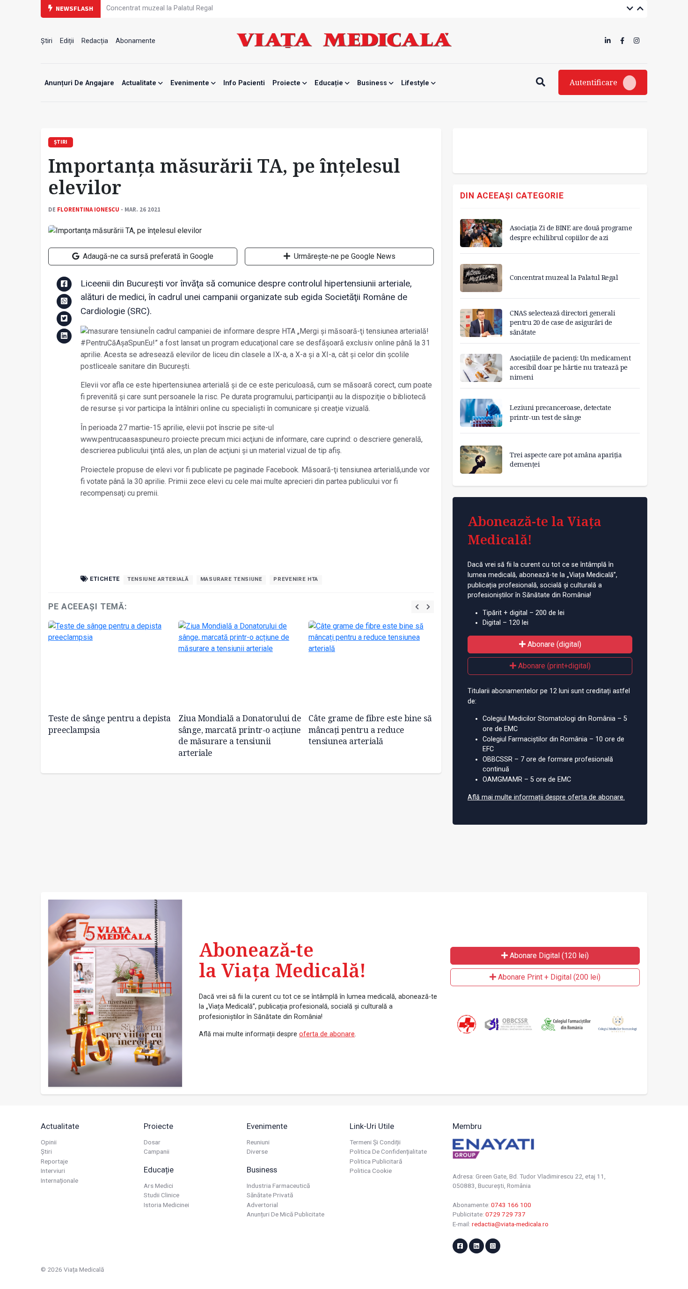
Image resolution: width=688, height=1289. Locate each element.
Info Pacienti (244, 83)
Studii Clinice (161, 1195)
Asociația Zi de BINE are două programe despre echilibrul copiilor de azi (571, 232)
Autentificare (594, 82)
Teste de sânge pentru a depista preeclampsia (109, 723)
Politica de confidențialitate (388, 1151)
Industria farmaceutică (278, 1185)
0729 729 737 (505, 1214)
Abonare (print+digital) (553, 665)
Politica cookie (371, 1170)
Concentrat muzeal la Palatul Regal (564, 277)
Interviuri (53, 1170)
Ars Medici (158, 1185)
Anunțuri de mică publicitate (285, 1214)
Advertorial (262, 1204)
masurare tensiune (231, 579)
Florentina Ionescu (88, 209)
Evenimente (190, 83)
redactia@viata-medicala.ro (510, 1224)
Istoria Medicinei (166, 1204)
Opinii (49, 1142)
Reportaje (54, 1161)
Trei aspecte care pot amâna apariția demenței (566, 459)
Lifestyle (416, 83)
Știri (46, 41)
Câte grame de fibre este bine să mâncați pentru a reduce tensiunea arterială (370, 729)
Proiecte (287, 83)
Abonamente (135, 41)
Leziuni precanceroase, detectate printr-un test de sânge (560, 412)
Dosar (152, 1142)
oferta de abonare (327, 1034)
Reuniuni (258, 1142)
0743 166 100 (511, 1204)
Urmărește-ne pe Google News (343, 256)
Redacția (94, 41)
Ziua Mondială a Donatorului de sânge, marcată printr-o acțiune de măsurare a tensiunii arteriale (239, 735)
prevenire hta (295, 579)
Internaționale (59, 1180)
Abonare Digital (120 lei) (548, 955)
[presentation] (417, 607)
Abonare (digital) (553, 644)
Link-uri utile (372, 1126)
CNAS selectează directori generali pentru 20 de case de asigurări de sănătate (225, 8)
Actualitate (140, 83)
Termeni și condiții (375, 1142)
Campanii (156, 1151)
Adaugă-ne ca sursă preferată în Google (147, 256)
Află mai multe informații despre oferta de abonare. (546, 797)
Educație (330, 83)
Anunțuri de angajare (79, 83)
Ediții (67, 41)
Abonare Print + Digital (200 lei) (548, 977)
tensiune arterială (158, 579)
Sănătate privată (270, 1195)
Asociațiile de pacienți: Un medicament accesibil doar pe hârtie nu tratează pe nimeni (570, 367)
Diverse (257, 1151)
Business (373, 83)
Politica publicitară (376, 1161)
